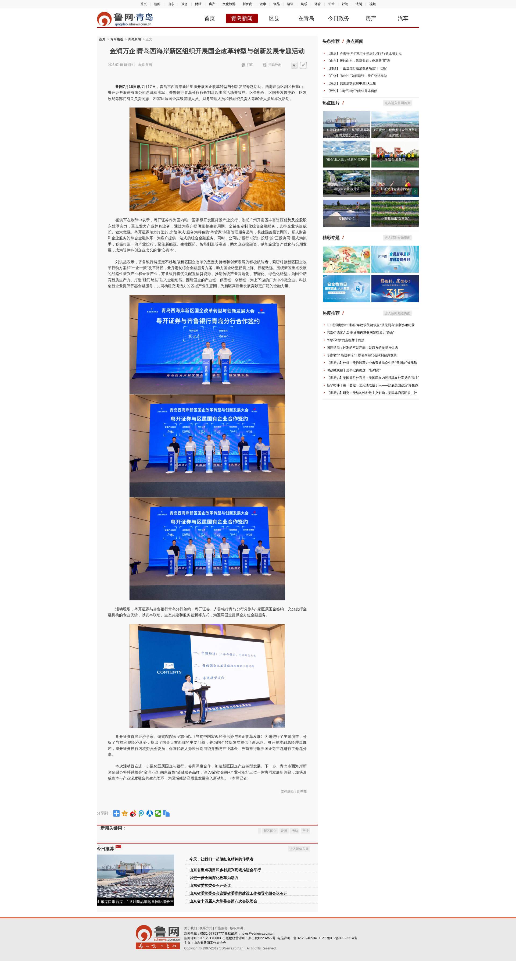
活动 (295, 831)
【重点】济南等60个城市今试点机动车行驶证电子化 (364, 53)
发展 (284, 831)
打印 (250, 65)
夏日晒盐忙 (347, 218)
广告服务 (221, 928)
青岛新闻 (242, 18)
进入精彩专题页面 (397, 238)
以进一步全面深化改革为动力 (213, 878)
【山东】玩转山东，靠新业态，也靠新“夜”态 (358, 61)
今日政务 (338, 18)
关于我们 (190, 928)
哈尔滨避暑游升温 (347, 189)
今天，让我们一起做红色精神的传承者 (221, 859)
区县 (274, 18)
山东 (171, 4)
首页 (143, 4)
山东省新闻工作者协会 (210, 943)
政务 (184, 4)
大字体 (303, 66)
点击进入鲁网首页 (397, 103)
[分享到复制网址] (166, 813)
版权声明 (236, 928)
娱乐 (304, 4)
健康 (263, 4)
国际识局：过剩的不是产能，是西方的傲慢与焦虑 (362, 348)
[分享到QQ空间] (124, 813)
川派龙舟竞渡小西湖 (395, 189)
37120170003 (210, 938)
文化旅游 (229, 4)
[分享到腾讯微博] (141, 813)
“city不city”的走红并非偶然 (345, 340)
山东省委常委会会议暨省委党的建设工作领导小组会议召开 (238, 893)
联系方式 (205, 928)
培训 (290, 4)
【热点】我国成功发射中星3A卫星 (351, 83)
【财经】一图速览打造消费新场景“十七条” (357, 68)
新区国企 (270, 831)
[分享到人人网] (149, 813)
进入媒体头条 (299, 849)
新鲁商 (247, 4)
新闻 (157, 4)
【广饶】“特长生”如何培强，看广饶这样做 (357, 76)
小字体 (294, 66)
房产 (212, 4)
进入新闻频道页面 (397, 313)
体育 (317, 4)
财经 (198, 4)
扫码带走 (274, 65)
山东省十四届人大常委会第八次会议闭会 (223, 901)
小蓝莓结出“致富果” (395, 218)
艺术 (331, 4)
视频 (372, 4)
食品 (276, 4)
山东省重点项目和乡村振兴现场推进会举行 (225, 870)
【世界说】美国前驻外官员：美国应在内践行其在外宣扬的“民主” (373, 378)
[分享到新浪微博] (133, 813)
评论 (345, 4)
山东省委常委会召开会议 (210, 886)
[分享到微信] (158, 813)
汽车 (403, 18)
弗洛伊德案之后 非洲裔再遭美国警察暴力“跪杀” (360, 332)
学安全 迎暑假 (395, 159)
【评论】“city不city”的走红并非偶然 (352, 91)
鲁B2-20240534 (305, 938)
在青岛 (306, 18)
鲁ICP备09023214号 (342, 938)
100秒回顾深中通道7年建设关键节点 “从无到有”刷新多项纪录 (371, 325)
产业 (305, 831)
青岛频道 (116, 39)
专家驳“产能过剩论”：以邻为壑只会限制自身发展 (362, 355)
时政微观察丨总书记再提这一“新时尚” (354, 370)
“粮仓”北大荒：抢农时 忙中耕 (346, 159)
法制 (359, 4)
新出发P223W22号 (262, 938)
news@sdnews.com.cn (257, 933)
